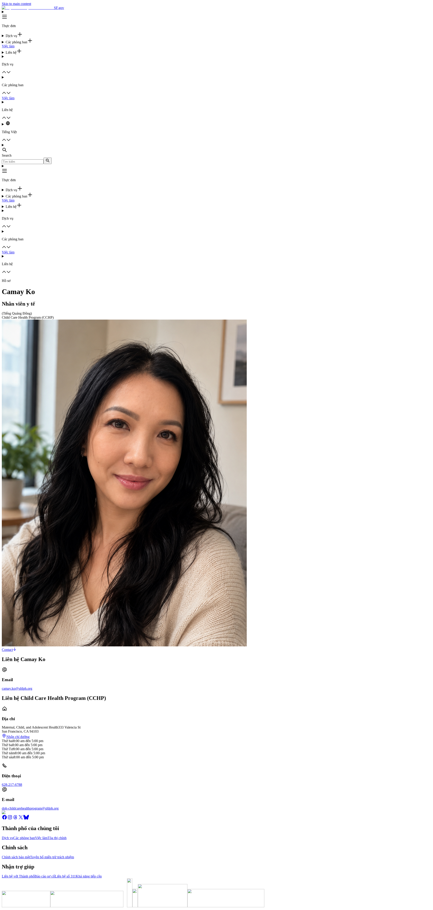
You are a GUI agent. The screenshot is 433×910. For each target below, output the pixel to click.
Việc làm (8, 46)
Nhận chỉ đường (18, 737)
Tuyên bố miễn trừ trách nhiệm (52, 857)
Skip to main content (16, 4)
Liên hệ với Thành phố (18, 876)
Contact (7, 650)
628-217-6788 (12, 785)
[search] (48, 161)
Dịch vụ (7, 838)
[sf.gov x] (20, 819)
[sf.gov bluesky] (26, 819)
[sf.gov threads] (15, 819)
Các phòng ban (24, 838)
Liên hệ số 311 (65, 876)
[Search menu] (216, 148)
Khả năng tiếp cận (89, 876)
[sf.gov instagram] (10, 819)
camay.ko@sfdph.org (17, 688)
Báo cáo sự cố (45, 876)
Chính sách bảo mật (16, 857)
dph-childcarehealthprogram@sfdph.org (30, 808)
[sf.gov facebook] (4, 819)
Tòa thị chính (57, 838)
